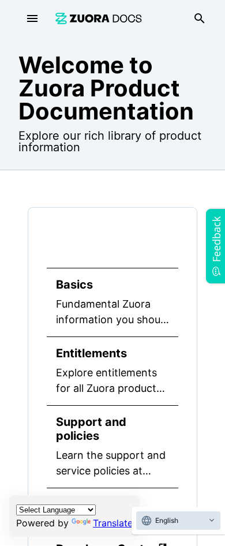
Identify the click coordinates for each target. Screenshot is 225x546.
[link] (98, 18)
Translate (113, 523)
